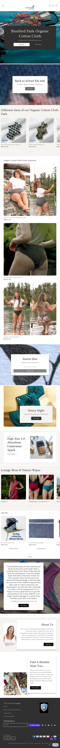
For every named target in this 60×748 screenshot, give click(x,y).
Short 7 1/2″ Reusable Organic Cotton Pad (10, 144)
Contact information (52, 744)
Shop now (21, 44)
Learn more (38, 44)
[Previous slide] (25, 428)
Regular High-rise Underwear (38, 501)
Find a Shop (35, 687)
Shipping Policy (7, 713)
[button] (3, 5)
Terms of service (45, 743)
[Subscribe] (26, 725)
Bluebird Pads (14, 743)
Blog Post (48, 644)
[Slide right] (33, 151)
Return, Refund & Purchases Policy (12, 709)
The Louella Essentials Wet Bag (36, 542)
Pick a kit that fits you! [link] (30, 366)
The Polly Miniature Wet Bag (7, 542)
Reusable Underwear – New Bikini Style (13, 277)
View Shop (24, 605)
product (18, 703)
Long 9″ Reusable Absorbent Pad (36, 144)
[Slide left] (26, 151)
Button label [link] (30, 370)
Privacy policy (30, 743)
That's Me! (36, 418)
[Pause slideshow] (35, 428)
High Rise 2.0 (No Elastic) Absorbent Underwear (15, 217)
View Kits (30, 88)
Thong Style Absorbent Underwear (11, 337)
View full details (11, 454)
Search (5, 706)
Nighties (3, 501)
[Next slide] (31, 428)
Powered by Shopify (22, 743)
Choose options (13, 548)
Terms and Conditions (9, 716)
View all (30, 556)
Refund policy (37, 743)
